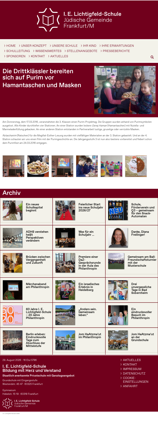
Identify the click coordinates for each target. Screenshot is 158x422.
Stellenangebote (82, 51)
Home (11, 46)
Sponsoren (15, 56)
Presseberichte (116, 51)
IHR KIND (89, 46)
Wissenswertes (48, 51)
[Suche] (152, 57)
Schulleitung (18, 51)
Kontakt (38, 56)
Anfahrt (130, 386)
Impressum (132, 369)
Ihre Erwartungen (118, 46)
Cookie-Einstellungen (135, 380)
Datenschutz (134, 374)
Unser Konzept (34, 46)
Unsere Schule (65, 46)
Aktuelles (59, 56)
